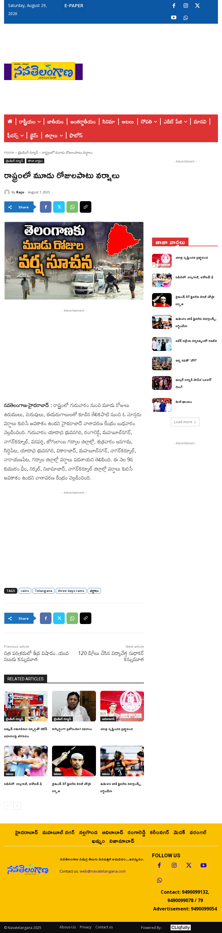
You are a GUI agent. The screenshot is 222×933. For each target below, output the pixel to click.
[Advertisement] (152, 69)
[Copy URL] (85, 207)
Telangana (43, 590)
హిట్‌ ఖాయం (183, 401)
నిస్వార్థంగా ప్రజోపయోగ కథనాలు (72, 728)
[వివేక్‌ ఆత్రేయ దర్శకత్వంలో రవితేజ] (162, 344)
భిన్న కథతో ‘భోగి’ (186, 360)
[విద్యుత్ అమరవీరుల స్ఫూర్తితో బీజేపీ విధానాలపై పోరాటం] (26, 706)
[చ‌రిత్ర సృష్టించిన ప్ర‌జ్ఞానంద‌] (122, 706)
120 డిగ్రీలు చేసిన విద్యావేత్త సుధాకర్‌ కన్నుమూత (111, 656)
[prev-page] (7, 806)
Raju (20, 192)
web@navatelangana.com (103, 871)
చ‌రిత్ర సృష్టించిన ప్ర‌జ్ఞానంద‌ (116, 728)
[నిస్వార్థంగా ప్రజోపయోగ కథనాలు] (74, 706)
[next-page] (17, 806)
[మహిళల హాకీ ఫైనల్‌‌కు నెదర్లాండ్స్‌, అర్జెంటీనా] (122, 761)
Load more (183, 421)
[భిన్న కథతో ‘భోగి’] (162, 364)
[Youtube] (174, 18)
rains (25, 590)
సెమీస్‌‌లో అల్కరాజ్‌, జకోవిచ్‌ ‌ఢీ (23, 783)
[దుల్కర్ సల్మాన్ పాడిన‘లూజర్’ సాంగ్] (162, 383)
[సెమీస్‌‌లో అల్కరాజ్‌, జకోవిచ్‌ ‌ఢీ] (26, 761)
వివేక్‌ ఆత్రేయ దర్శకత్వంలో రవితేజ (196, 340)
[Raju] (8, 192)
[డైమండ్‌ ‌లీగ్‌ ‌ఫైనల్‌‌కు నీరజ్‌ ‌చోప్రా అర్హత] (74, 761)
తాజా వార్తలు (35, 161)
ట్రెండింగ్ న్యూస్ (28, 152)
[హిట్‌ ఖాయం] (162, 405)
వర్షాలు (94, 590)
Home (9, 152)
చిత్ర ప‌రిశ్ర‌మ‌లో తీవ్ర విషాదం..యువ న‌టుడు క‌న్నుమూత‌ (36, 656)
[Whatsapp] (159, 880)
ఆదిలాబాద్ (108, 719)
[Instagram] (185, 6)
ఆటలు (9, 774)
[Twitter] (197, 6)
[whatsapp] (185, 18)
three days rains (71, 590)
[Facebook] (174, 6)
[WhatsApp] (72, 207)
